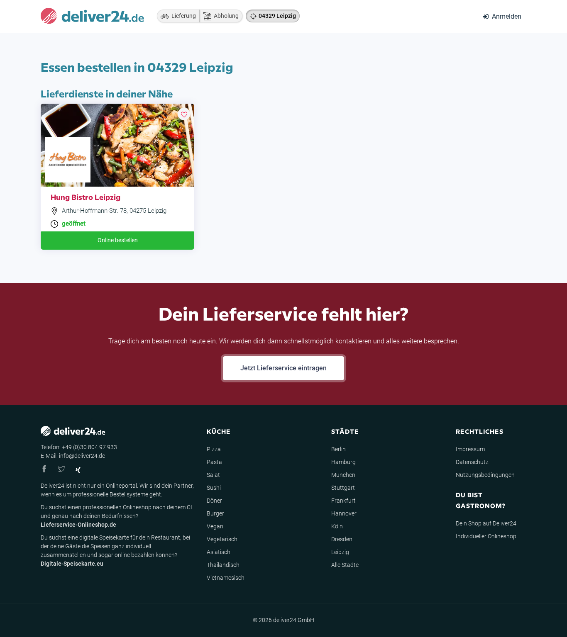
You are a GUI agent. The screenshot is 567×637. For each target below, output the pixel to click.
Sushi (214, 487)
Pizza (214, 449)
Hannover (344, 513)
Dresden (341, 539)
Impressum (470, 449)
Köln (337, 526)
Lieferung (182, 15)
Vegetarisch (222, 539)
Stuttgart (343, 487)
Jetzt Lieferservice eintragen (283, 368)
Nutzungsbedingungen (485, 475)
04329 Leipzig (277, 15)
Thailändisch (223, 565)
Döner (214, 500)
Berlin (338, 449)
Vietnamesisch (225, 577)
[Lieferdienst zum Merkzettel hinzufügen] (184, 114)
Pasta (214, 462)
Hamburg (343, 462)
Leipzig (340, 552)
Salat (213, 475)
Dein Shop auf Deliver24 (486, 523)
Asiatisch (218, 552)
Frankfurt (343, 500)
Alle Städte (345, 565)
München (343, 475)
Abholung (225, 15)
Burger (215, 513)
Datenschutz (472, 462)
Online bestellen (118, 240)
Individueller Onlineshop (486, 536)
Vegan (215, 526)
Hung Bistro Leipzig (85, 197)
